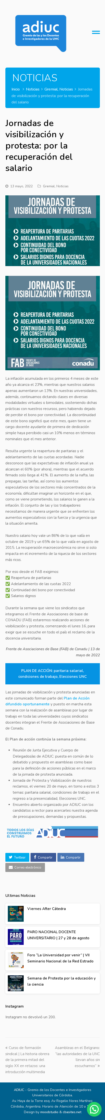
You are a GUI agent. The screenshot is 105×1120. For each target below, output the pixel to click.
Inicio (15, 89)
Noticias (62, 186)
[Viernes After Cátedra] (16, 914)
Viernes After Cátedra (46, 908)
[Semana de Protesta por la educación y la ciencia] (16, 983)
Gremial (49, 186)
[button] (17, 857)
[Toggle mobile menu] (96, 34)
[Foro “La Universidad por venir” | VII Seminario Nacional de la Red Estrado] (16, 960)
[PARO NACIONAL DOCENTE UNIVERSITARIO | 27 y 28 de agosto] (16, 937)
